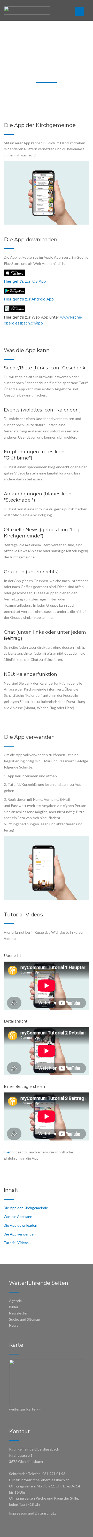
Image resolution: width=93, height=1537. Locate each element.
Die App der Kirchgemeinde (26, 1208)
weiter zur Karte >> (25, 1409)
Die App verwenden (20, 1234)
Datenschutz (45, 1513)
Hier (7, 1152)
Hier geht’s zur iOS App (25, 281)
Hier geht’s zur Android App (29, 299)
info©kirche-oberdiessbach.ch (45, 1480)
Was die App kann (18, 1216)
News (13, 1325)
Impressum (18, 1513)
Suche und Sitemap (24, 1319)
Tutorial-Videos (16, 1242)
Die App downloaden (20, 1225)
